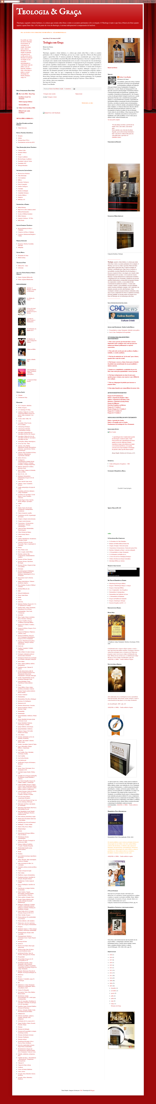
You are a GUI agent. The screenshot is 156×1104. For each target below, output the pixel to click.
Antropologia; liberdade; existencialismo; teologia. (24, 429)
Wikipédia (20, 247)
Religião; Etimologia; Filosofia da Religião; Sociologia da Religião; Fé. (27, 971)
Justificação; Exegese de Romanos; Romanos (27, 763)
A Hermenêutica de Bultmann (116, 596)
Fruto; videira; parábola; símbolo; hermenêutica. (26, 664)
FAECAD (20, 646)
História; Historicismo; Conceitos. (26, 705)
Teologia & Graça (49, 12)
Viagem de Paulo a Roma (24, 1065)
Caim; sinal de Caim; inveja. (25, 481)
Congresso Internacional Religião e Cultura (27, 235)
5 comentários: (67, 88)
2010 (111, 978)
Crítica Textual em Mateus (24, 532)
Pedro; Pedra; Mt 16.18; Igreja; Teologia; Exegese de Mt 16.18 (26, 911)
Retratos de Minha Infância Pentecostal (119, 543)
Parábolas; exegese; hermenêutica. (26, 875)
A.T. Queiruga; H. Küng (24, 409)
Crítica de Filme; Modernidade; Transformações (26, 529)
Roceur (20, 977)
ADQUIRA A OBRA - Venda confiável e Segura (120, 707)
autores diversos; (22, 458)
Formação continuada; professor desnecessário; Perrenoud (26, 654)
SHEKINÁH (21, 1013)
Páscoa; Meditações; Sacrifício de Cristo (26, 885)
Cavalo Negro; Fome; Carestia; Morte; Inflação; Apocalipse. (26, 500)
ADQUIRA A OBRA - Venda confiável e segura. (120, 856)
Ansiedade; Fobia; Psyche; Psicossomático (24, 423)
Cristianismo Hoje (22, 397)
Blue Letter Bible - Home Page (27, 94)
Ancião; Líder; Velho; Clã (24, 418)
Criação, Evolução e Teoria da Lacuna (118, 545)
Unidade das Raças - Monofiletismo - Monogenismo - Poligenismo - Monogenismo (27, 1059)
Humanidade (21, 711)
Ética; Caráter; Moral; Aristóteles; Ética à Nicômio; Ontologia (26, 617)
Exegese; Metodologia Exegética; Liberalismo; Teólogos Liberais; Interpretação (26, 642)
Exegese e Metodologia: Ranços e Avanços (120, 585)
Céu (19, 505)
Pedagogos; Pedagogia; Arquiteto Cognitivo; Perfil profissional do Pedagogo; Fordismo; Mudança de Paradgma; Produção (26, 907)
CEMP (20, 503)
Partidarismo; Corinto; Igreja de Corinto (26, 881)
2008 (111, 983)
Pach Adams (21, 873)
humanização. (21, 713)
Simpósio (20, 197)
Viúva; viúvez (21, 1071)
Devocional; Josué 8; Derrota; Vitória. (25, 578)
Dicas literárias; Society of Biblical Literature (26, 585)
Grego (19, 685)
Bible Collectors (22, 216)
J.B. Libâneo (21, 735)
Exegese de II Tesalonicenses (115, 396)
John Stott (20, 750)
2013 (111, 970)
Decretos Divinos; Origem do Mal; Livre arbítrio (27, 565)
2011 (111, 975)
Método (20, 831)
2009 (111, 980)
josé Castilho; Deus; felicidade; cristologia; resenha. (26, 752)
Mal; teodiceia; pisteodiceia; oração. (27, 816)
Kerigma (20, 136)
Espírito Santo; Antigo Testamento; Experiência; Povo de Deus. (27, 608)
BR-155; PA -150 (22, 474)
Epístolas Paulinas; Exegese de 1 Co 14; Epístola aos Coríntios (27, 604)
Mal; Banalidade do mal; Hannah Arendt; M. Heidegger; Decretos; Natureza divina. (26, 812)
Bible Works (21, 220)
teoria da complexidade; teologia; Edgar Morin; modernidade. (26, 1045)
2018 (111, 957)
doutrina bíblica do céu (23, 589)
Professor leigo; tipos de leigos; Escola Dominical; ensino (26, 950)
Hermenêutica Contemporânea (116, 592)
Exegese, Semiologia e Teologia (117, 601)
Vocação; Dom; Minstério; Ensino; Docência (26, 1074)
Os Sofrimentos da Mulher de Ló (117, 554)
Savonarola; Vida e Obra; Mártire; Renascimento (26, 992)
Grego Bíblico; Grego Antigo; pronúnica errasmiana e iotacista (26, 687)
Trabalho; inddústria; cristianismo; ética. (26, 1054)
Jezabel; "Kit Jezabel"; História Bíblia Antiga (26, 741)
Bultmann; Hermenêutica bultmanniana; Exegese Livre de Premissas (26, 477)
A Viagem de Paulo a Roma (32, 380)
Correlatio (20, 188)
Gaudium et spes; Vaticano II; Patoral (25, 668)
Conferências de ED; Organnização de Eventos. (27, 516)
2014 (111, 967)
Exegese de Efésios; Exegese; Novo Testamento (27, 628)
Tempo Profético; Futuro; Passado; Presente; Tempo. (26, 1024)
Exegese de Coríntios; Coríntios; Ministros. (26, 625)
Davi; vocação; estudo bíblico (25, 552)
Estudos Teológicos (23, 186)
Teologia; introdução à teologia (25, 1035)
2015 (111, 965)
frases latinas (21, 661)
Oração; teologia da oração (24, 870)
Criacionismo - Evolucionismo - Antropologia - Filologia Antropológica (26, 524)
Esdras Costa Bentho (125, 77)
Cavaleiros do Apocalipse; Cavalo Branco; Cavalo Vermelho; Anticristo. (26, 496)
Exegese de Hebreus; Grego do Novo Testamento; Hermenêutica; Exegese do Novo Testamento (26, 637)
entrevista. (20, 601)
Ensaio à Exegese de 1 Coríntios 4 (117, 409)
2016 (111, 962)
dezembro (113, 988)
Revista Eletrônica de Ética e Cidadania (25, 229)
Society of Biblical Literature (25, 214)
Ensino (20, 599)
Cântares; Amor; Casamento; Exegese (25, 484)
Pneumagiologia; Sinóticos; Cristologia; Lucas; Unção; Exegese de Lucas (27, 937)
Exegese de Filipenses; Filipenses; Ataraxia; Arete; (26, 632)
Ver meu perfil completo (114, 119)
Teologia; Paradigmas (23, 1037)
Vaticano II (21, 1063)
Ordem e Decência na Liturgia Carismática (119, 559)
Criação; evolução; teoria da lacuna (26, 519)
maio (112, 1001)
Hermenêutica (21, 697)
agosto (113, 993)
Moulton (20, 854)
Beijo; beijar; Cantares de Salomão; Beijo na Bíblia (27, 471)
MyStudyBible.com (24, 105)
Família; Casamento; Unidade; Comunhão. (25, 648)
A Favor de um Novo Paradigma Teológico (120, 556)
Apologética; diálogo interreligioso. (27, 441)
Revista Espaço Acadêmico (25, 159)
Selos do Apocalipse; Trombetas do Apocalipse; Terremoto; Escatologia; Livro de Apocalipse (27, 1002)
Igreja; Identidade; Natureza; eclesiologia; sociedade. (25, 723)
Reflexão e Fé (21, 199)
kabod (19, 766)
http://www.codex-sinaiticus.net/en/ (27, 209)
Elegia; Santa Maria (23, 595)
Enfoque (111, 466)
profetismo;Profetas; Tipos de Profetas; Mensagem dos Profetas (26, 953)
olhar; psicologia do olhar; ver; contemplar (25, 864)
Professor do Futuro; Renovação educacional (26, 946)
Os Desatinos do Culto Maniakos (117, 541)
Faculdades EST (22, 163)
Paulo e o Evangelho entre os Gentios (118, 422)
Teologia (20, 1027)
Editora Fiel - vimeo (23, 265)
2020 (111, 954)
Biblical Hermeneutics (23, 212)
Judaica (20, 138)
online (109, 533)
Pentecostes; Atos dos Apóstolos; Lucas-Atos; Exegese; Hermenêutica (27, 923)
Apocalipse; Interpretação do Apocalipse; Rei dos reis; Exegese (26, 433)
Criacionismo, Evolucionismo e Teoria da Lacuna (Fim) (123, 548)
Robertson (20, 974)
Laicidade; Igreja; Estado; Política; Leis (26, 772)
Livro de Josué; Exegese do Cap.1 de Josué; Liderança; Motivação (27, 800)
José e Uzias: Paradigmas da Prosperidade (119, 332)
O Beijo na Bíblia (31, 349)
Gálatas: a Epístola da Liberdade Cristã (118, 399)
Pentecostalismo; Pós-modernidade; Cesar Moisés (27, 917)
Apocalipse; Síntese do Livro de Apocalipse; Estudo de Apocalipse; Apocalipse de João (27, 437)
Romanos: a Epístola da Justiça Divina (118, 401)
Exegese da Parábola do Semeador (117, 598)
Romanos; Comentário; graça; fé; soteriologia (26, 979)
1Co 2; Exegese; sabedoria (24, 405)
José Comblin (21, 756)
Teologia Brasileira (22, 165)
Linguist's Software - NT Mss (25, 218)
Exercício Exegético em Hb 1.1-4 (117, 603)
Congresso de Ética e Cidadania (26, 232)
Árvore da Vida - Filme (24, 443)
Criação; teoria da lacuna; (24, 521)
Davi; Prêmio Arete (23, 550)
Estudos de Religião (23, 191)
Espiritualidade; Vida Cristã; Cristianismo (25, 612)
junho (112, 998)
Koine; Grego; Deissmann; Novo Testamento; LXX (26, 769)
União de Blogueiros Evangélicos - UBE (119, 464)
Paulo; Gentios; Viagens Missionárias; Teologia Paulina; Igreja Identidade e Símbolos (26, 893)
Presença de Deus (22, 941)
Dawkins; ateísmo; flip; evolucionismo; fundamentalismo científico (26, 555)
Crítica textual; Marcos (23, 534)
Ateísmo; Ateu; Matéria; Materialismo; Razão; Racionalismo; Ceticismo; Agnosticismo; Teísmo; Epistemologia (27, 448)
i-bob (81, 1090)
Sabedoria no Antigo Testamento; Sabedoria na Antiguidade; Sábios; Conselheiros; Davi (26, 986)
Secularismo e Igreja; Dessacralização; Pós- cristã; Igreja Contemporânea (26, 997)
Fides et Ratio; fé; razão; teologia (26, 652)
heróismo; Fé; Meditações (24, 701)
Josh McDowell (22, 760)
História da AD (22, 703)
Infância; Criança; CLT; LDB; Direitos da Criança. (25, 731)
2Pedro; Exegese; (22, 407)
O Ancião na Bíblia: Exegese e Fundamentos (31, 320)
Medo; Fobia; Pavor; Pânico (25, 826)
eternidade (20, 615)
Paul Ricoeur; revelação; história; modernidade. (26, 888)
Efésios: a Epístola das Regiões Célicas (118, 398)
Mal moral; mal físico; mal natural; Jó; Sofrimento (26, 804)
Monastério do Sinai (23, 255)
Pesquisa (20, 926)
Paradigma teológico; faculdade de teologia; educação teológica (26, 877)
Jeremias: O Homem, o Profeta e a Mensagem (31, 289)
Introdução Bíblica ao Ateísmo (117, 561)
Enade (19, 597)
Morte (19, 851)
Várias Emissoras (22, 128)
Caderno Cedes (22, 150)
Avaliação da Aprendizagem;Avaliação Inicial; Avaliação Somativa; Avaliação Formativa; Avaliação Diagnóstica (26, 462)
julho (112, 996)
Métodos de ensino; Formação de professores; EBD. (26, 841)
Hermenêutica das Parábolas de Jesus (118, 594)
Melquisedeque (22, 829)
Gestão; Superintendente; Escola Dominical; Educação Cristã (26, 678)
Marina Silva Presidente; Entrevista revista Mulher (27, 819)
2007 (111, 986)
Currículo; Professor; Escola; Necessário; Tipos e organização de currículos (27, 543)
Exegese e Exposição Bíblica (116, 588)
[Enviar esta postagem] (74, 88)
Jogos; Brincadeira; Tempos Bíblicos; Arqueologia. (25, 747)
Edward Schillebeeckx (23, 593)
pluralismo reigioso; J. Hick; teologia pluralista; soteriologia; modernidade (27, 929)
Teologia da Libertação (23, 1029)
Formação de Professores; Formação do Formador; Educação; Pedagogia (27, 658)
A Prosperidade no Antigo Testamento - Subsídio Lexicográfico (31, 372)
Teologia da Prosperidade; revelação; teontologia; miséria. (27, 1031)
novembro (114, 990)
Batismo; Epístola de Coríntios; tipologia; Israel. (26, 467)
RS (19, 982)
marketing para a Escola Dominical (26, 822)
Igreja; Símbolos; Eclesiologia (25, 726)
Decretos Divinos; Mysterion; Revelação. (25, 562)
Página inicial (78, 94)
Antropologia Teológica (24, 426)
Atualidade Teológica (23, 193)
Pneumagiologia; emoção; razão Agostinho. (26, 933)
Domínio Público (22, 152)
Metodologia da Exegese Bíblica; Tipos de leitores (26, 833)
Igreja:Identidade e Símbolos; (25, 729)
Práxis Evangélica (22, 184)
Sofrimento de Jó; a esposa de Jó (26, 1021)
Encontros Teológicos (23, 182)
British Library (21, 257)
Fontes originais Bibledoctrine (25, 279)
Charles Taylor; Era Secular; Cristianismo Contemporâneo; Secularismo (25, 509)
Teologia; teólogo (22, 1039)
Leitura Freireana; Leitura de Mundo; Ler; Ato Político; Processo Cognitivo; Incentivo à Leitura (27, 792)
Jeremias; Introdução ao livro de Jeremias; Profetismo (26, 737)
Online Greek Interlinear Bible (27, 108)
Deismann (20, 569)
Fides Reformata (22, 175)
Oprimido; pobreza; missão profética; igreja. (27, 867)
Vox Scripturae (22, 178)
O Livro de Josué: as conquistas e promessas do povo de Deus (32, 311)
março (113, 1003)
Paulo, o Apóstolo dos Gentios (116, 420)
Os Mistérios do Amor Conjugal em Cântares (31, 340)
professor (20, 943)
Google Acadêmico (23, 157)
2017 (111, 960)
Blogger (92, 1090)
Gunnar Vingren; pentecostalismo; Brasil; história (26, 691)
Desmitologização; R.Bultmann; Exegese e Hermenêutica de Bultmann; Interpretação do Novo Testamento (26, 573)
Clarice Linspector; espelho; (25, 513)
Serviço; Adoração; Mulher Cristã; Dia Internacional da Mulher (26, 1010)
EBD (19, 591)
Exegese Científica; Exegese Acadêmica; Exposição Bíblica (25, 621)
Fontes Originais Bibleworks (25, 277)
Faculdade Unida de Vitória (25, 161)
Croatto (20, 536)
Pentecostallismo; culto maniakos (26, 921)
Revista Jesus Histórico (24, 173)
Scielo (19, 154)
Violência (20, 1067)
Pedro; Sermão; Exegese (24, 915)
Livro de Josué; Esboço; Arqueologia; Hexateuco (24, 797)
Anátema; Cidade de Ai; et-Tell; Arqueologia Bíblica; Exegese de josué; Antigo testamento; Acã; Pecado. (26, 414)
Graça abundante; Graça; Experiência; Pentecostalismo (25, 682)
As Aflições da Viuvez (30, 299)
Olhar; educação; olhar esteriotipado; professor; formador (27, 860)
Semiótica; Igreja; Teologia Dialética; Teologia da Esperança (27, 1007)
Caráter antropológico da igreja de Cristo (26, 488)
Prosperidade (21, 957)
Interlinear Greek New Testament (25, 97)
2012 (111, 973)
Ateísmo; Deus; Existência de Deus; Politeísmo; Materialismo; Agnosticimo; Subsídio (27, 454)
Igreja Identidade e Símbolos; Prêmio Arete (27, 716)
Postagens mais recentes (50, 94)
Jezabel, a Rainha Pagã (31, 360)
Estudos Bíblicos (22, 195)
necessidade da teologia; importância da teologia (27, 856)
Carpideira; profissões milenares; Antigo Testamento (26, 491)
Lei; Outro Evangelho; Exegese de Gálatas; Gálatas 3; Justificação (26, 781)
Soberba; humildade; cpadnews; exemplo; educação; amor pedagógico (26, 1017)
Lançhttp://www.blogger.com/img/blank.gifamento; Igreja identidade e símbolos (27, 777)
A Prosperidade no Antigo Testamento (119, 552)
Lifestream (20, 268)
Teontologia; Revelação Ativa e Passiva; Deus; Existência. (26, 1042)
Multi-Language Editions (25, 102)
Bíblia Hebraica (22, 207)
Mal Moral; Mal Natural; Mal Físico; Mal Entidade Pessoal (27, 808)
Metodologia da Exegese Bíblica (117, 583)
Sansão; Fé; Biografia (23, 990)
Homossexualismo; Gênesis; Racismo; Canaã (25, 708)
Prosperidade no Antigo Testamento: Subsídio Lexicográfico (124, 330)
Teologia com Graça (53, 42)
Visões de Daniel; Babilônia (25, 1069)
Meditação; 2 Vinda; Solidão (25, 824)
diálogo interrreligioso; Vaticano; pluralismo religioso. (26, 582)
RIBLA (20, 180)
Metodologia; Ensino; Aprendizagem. (23, 837)
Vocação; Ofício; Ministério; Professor (25, 1078)
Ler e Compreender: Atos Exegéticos (118, 590)
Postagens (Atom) (52, 97)
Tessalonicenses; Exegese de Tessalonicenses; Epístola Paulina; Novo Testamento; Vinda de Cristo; (27, 1050)
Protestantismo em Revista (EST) (26, 142)
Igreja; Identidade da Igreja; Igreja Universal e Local (26, 720)
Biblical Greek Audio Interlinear (24, 111)
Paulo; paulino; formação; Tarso (26, 897)
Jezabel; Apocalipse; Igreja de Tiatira (27, 744)
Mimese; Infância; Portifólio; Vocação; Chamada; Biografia (25, 844)
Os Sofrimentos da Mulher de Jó (31, 329)
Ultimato (20, 395)
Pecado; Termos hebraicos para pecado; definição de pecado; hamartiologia (26, 900)
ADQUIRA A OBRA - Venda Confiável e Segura (120, 659)
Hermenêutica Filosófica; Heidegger (27, 699)
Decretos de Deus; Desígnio (25, 559)
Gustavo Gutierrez (22, 694)
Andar (19, 421)
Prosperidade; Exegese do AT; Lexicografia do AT (25, 959)
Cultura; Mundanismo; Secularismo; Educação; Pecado (27, 539)
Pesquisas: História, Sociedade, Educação (26, 244)
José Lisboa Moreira (23, 758)
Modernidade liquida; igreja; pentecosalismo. (25, 848)
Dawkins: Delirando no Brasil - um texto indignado (122, 550)
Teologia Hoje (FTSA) (23, 140)
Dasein (20, 547)
